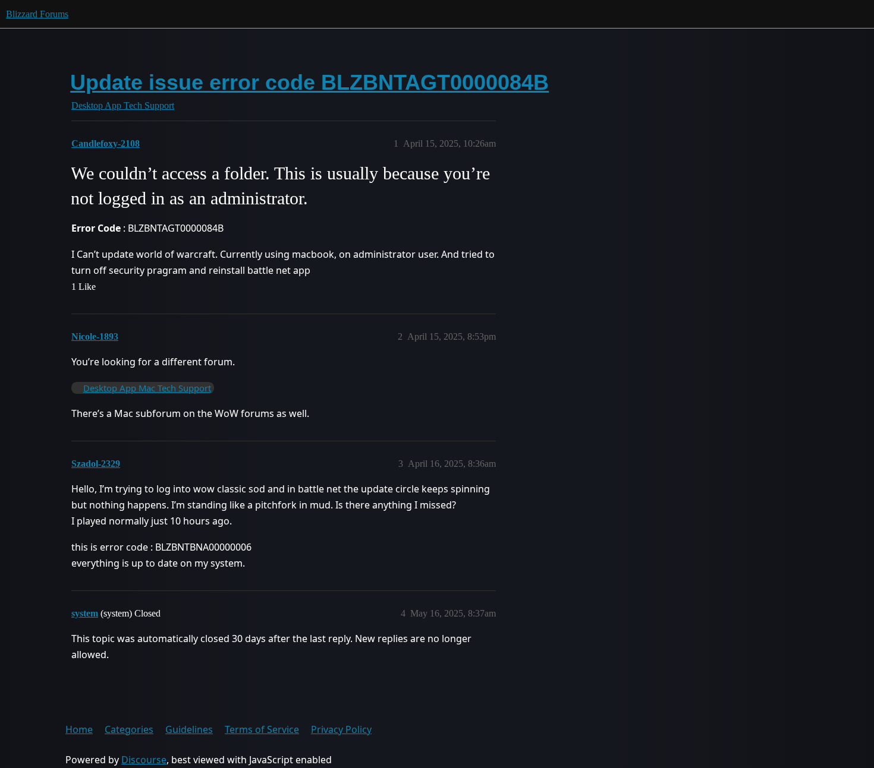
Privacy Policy (341, 729)
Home (79, 729)
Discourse (143, 759)
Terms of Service (262, 729)
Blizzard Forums (37, 14)
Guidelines (189, 729)
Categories (129, 729)
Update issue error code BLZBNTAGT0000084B (309, 82)
